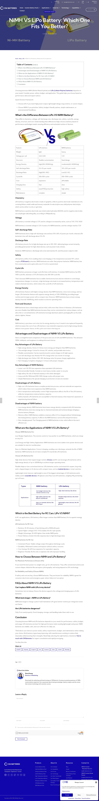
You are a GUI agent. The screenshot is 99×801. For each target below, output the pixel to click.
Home (21, 8)
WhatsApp (67, 649)
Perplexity (26, 649)
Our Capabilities (54, 769)
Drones (49, 460)
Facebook (46, 649)
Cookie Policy (71, 798)
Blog (20, 58)
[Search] (94, 8)
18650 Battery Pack (39, 785)
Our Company (54, 766)
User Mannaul (69, 778)
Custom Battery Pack (40, 766)
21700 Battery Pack (39, 783)
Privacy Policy (78, 798)
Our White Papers (55, 778)
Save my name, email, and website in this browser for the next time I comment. (34, 727)
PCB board (24, 261)
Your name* (18, 720)
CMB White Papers (94, 2)
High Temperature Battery (41, 776)
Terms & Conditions (86, 798)
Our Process (53, 771)
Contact (22, 10)
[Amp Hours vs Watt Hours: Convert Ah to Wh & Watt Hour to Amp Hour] (1, 400)
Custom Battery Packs (32, 8)
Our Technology (54, 773)
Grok (40, 649)
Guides (67, 769)
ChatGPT (18, 649)
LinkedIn (60, 649)
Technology (65, 8)
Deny (79, 795)
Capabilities (75, 8)
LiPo (23, 58)
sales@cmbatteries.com (69, 2)
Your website (66, 720)
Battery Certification (71, 771)
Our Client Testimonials (56, 776)
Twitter (53, 649)
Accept (67, 795)
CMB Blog (83, 2)
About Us (55, 8)
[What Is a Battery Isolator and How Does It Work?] (98, 400)
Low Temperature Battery (41, 778)
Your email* (42, 720)
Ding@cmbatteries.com (87, 777)
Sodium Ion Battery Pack (41, 771)
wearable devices (31, 476)
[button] (96, 782)
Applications (46, 8)
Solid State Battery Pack (40, 769)
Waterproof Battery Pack (41, 780)
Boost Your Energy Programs (57, 785)
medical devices (63, 469)
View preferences (91, 795)
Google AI (33, 649)
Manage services (66, 791)
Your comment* (19, 698)
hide (35, 65)
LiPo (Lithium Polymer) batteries (62, 90)
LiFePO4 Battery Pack (40, 773)
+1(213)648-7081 (56, 2)
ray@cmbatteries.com (86, 771)
